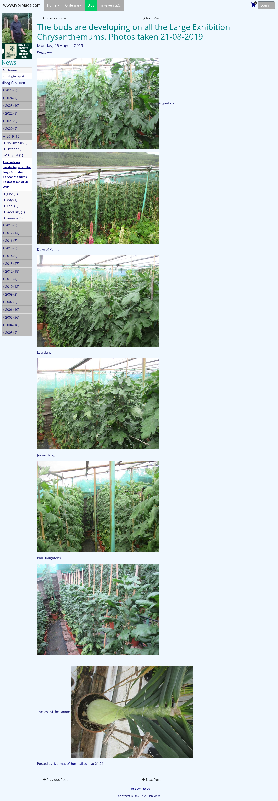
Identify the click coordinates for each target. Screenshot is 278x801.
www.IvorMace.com (22, 5)
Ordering (72, 5)
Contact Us (143, 788)
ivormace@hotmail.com (72, 763)
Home (52, 5)
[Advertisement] (258, 72)
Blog (91, 5)
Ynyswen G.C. (110, 5)
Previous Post (57, 18)
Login (265, 5)
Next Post (153, 18)
